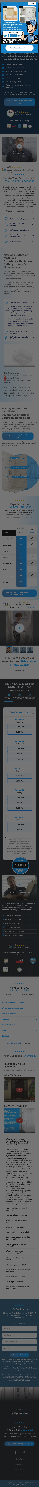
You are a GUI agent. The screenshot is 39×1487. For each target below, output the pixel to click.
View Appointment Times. (19, 48)
